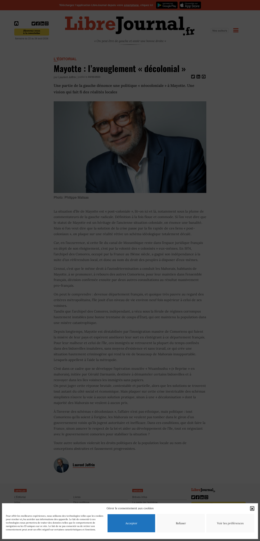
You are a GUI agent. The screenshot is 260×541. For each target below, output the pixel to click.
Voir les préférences (230, 523)
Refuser (181, 523)
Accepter (131, 523)
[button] (252, 508)
